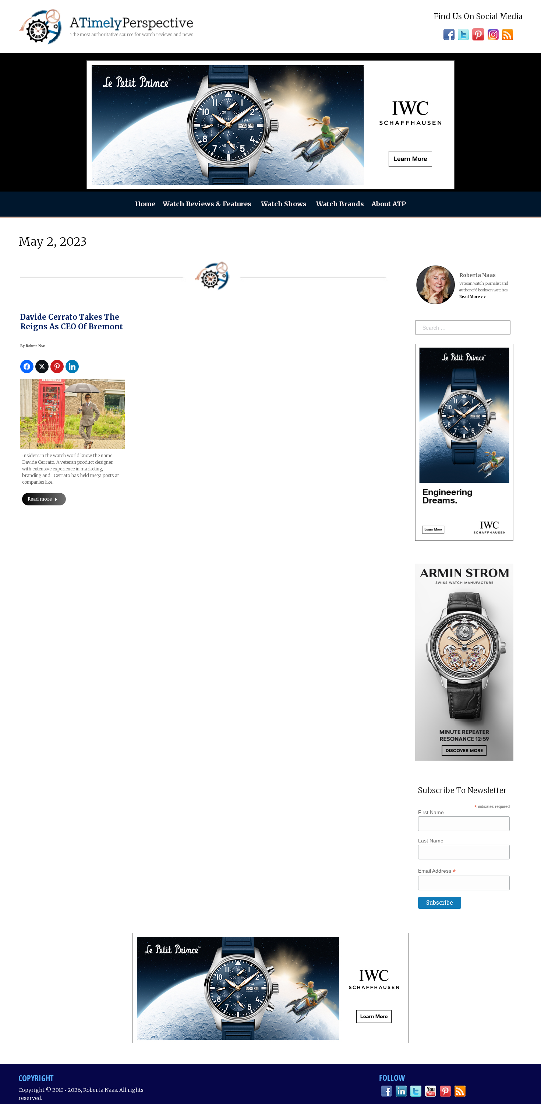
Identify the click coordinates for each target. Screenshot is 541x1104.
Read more (40, 499)
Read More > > (472, 296)
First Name (431, 812)
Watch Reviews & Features (207, 204)
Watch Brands (340, 204)
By (32, 346)
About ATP (388, 204)
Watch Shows (284, 204)
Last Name (430, 841)
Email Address (437, 871)
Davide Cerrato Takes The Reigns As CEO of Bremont (71, 321)
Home (145, 204)
